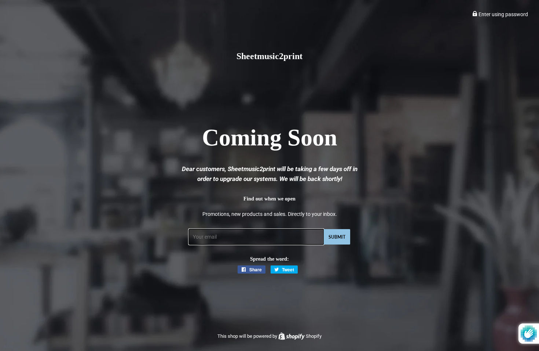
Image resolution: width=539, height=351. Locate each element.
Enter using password (502, 14)
